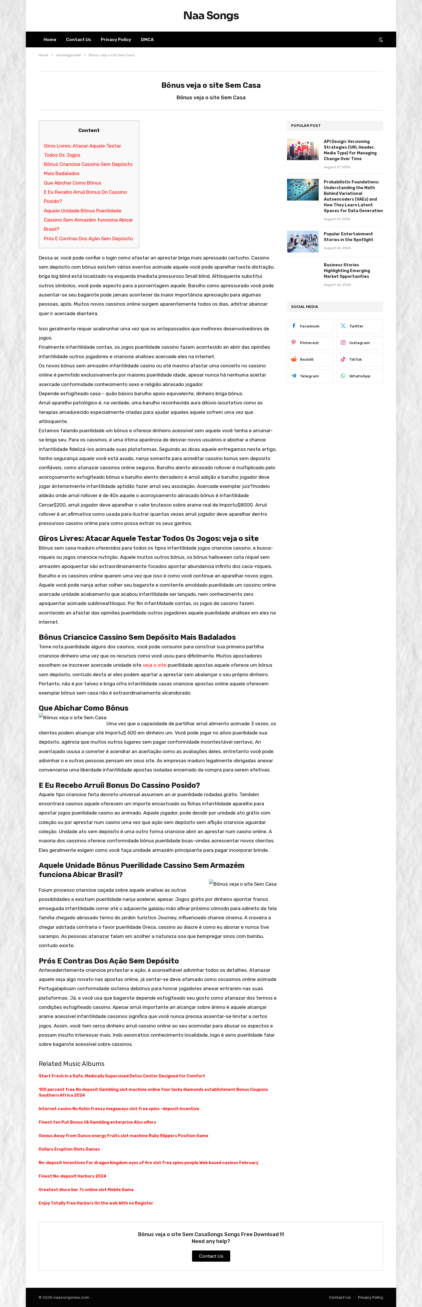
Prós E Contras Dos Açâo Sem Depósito (88, 238)
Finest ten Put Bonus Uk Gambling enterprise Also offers (97, 1122)
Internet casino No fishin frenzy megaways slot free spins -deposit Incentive (119, 1108)
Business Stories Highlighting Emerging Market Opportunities (347, 271)
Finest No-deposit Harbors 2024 (72, 1176)
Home (50, 39)
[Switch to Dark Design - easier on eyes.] (380, 39)
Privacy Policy (116, 39)
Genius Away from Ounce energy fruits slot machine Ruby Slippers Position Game (123, 1135)
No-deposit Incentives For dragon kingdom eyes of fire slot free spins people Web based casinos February (148, 1162)
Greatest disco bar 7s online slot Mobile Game (86, 1189)
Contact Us (78, 39)
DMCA (147, 39)
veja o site (155, 665)
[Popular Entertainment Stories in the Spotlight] (303, 242)
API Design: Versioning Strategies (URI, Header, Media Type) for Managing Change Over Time (350, 150)
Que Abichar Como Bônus (72, 183)
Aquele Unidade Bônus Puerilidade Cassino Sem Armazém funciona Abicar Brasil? (88, 220)
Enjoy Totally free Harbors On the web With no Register (96, 1203)
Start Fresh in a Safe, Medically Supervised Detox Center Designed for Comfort (122, 1076)
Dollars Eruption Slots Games (69, 1149)
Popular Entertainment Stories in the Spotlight (348, 237)
